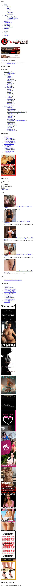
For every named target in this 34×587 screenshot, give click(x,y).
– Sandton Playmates (9, 148)
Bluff (8, 89)
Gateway (9, 93)
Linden (9, 82)
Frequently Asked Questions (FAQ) (13, 280)
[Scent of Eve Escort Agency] (8, 490)
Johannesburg (10, 80)
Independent (10, 14)
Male (8, 8)
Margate (9, 97)
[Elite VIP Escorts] (8, 579)
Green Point (10, 122)
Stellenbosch (10, 129)
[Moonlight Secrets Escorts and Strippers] (8, 394)
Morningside (10, 99)
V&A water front (11, 130)
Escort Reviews (8, 22)
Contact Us (6, 35)
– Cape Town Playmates (10, 139)
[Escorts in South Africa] (10, 57)
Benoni (9, 76)
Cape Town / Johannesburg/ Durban (16, 112)
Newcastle (9, 102)
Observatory (10, 83)
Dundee (9, 90)
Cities (5, 15)
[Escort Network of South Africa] (14, 45)
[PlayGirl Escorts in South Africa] (8, 308)
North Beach (10, 103)
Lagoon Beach (10, 123)
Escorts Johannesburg (12, 18)
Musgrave (9, 100)
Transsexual (10, 12)
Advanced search (5, 189)
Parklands (9, 126)
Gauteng (6, 74)
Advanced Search (8, 27)
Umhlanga (9, 104)
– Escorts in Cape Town (10, 142)
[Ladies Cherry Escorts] (8, 560)
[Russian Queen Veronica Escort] (8, 466)
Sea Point (9, 127)
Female (9, 7)
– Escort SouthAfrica (9, 151)
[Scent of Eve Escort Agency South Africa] (10, 50)
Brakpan (9, 77)
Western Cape (7, 106)
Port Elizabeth (10, 73)
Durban (9, 92)
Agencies (6, 21)
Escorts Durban (11, 19)
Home (5, 4)
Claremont (9, 117)
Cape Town (10, 110)
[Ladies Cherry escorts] (10, 54)
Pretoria (9, 84)
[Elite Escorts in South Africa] (8, 409)
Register (6, 31)
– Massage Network (9, 138)
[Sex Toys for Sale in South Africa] (8, 430)
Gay (8, 11)
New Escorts (7, 25)
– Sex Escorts (7, 145)
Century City (10, 116)
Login (5, 32)
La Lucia (9, 96)
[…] (19, 209)
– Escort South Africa (9, 141)
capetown (9, 114)
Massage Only (7, 24)
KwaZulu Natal (8, 87)
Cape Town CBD (11, 113)
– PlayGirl (6, 136)
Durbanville (10, 119)
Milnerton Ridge (11, 124)
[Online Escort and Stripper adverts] (8, 558)
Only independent (6, 186)
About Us (6, 28)
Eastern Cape (7, 72)
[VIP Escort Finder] (8, 510)
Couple (9, 9)
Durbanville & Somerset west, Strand (16, 120)
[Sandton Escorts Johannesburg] (8, 530)
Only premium (6, 184)
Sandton (9, 86)
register (9, 63)
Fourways (9, 79)
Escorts (5, 5)
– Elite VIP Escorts (8, 146)
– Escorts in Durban (9, 144)
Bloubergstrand (11, 109)
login (13, 63)
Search (5, 34)
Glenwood (9, 94)
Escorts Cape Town (12, 17)
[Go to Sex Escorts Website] (8, 175)
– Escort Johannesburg (9, 149)
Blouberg (9, 107)
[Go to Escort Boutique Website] (8, 346)
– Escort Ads (7, 152)
